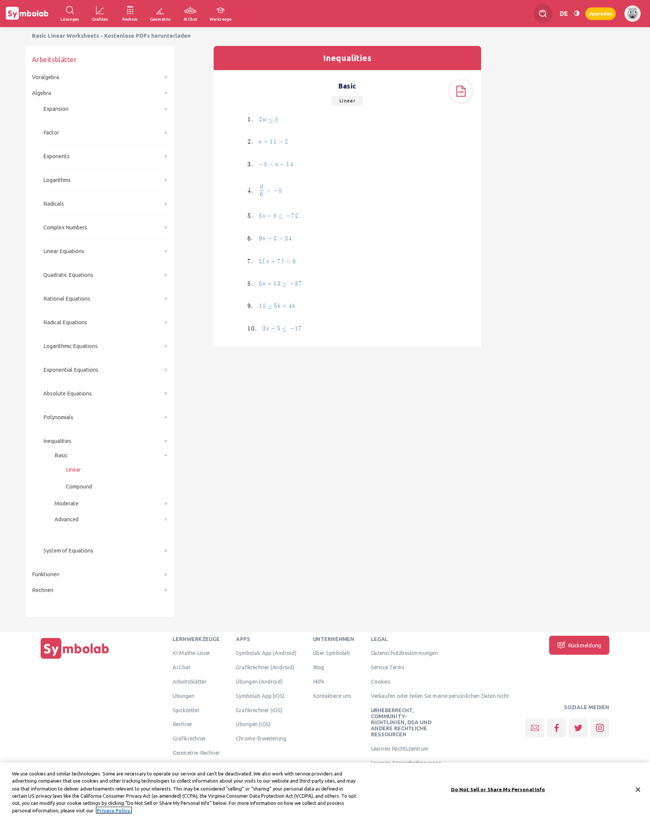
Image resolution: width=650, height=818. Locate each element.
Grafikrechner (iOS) (259, 710)
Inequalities (57, 441)
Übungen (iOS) (253, 724)
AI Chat (182, 667)
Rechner (182, 724)
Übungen (183, 696)
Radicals (53, 203)
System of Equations (68, 550)
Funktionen (45, 574)
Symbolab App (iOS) (260, 696)
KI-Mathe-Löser (192, 653)
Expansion (55, 108)
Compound (79, 486)
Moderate (67, 503)
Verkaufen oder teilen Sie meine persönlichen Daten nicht (440, 696)
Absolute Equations (67, 393)
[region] (325, 790)
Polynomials (58, 417)
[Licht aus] (576, 13)
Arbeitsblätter (190, 681)
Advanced (67, 519)
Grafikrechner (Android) (265, 667)
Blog (318, 667)
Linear (73, 469)
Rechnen (42, 590)
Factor (51, 132)
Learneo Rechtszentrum (400, 749)
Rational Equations (66, 298)
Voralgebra (45, 77)
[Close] (638, 789)
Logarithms (57, 180)
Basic (61, 455)
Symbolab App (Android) (266, 653)
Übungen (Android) (259, 681)
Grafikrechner (189, 739)
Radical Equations (65, 322)
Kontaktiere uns (332, 696)
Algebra (41, 93)
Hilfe (318, 681)
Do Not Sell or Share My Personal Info (498, 789)
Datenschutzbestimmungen (404, 653)
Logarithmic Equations (70, 346)
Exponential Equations (71, 369)
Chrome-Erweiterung (261, 739)
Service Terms (388, 667)
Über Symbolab (331, 653)
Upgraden (600, 13)
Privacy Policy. (114, 810)
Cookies (380, 681)
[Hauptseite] (75, 659)
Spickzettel (186, 710)
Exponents (56, 156)
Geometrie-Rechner (196, 752)
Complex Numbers (65, 227)
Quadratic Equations (68, 275)
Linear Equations (63, 251)
